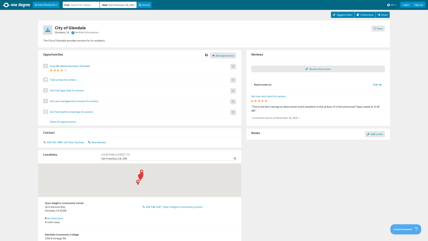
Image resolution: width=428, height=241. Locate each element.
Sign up (418, 4)
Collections (367, 14)
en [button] (392, 4)
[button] (214, 120)
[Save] (233, 66)
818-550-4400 (65, 142)
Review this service (320, 69)
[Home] (17, 5)
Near (105, 5)
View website (98, 142)
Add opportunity (224, 55)
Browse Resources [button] (45, 4)
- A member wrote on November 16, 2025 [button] (274, 117)
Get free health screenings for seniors (71, 111)
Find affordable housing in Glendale (70, 66)
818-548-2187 (174, 207)
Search (146, 5)
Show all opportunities (63, 121)
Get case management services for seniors (74, 101)
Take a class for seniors (63, 79)
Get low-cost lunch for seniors (268, 96)
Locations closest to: (115, 154)
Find (66, 5)
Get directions (54, 218)
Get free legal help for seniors (67, 90)
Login (406, 4)
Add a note (376, 134)
